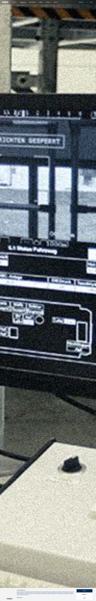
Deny (85, 598)
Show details (19, 597)
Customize (84, 594)
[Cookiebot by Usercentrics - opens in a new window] (9, 599)
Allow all (84, 590)
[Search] (87, 2)
